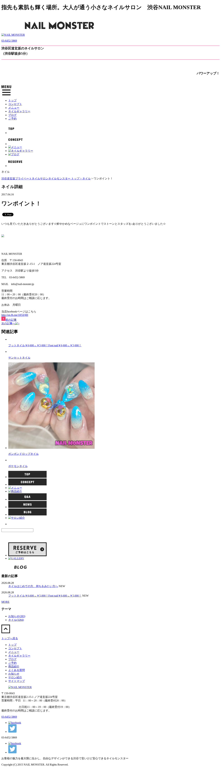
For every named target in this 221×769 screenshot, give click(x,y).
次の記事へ (8, 323)
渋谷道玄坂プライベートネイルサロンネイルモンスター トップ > (41, 178)
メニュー (13, 107)
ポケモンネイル (18, 466)
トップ (12, 100)
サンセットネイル (19, 357)
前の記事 (11, 319)
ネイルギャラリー (19, 111)
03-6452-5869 (9, 40)
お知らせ (13, 673)
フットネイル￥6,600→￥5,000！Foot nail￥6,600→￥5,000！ (44, 345)
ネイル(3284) (16, 619)
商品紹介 (13, 666)
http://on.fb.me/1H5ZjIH (14, 315)
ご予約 (12, 118)
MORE (5, 601)
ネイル (86, 178)
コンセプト (15, 104)
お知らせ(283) (16, 616)
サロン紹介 (15, 677)
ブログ (12, 114)
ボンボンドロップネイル (23, 453)
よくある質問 (16, 670)
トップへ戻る (9, 638)
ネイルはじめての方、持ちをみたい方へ (33, 586)
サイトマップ (16, 681)
